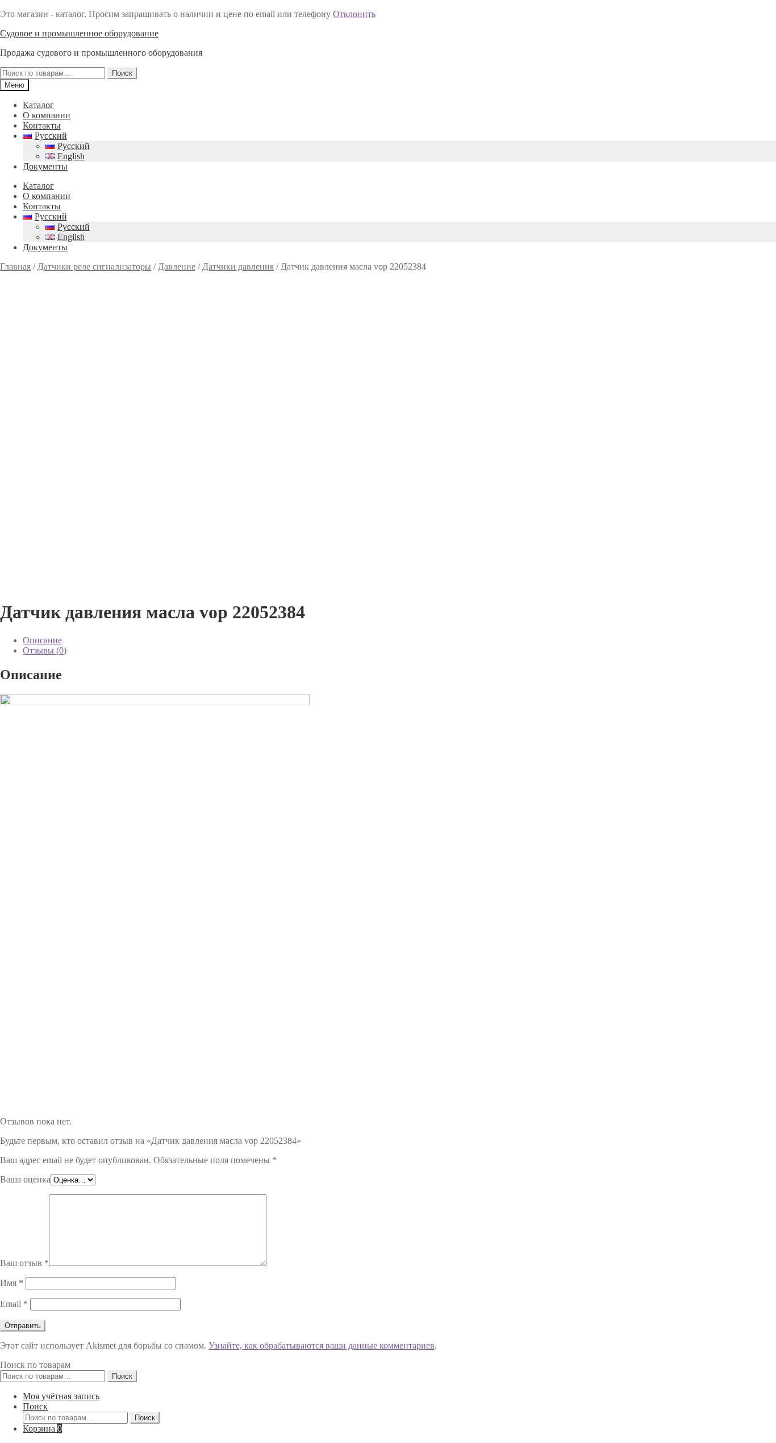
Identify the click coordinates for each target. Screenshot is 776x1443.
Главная (15, 266)
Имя (11, 1283)
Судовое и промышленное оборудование (79, 33)
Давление (176, 266)
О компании (46, 115)
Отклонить (354, 14)
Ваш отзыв (24, 1263)
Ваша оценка (25, 1179)
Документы (45, 166)
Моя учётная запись (61, 1396)
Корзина (42, 1428)
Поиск (122, 73)
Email (14, 1304)
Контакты (42, 125)
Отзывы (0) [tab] (44, 650)
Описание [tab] (42, 640)
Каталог (38, 105)
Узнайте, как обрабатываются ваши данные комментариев (321, 1345)
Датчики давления (238, 266)
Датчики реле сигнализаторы (94, 266)
